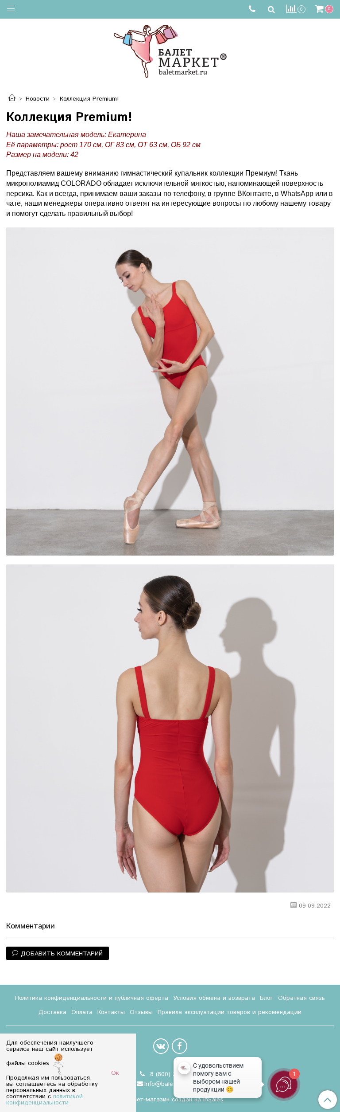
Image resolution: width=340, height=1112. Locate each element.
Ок (115, 1073)
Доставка (52, 1012)
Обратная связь (301, 998)
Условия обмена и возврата (214, 998)
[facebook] (179, 1046)
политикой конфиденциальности (44, 1099)
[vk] (161, 1046)
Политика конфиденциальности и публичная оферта (91, 998)
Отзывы (141, 1012)
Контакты (111, 1012)
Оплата (82, 1012)
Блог (266, 998)
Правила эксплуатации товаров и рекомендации (229, 1012)
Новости (38, 98)
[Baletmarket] (170, 50)
